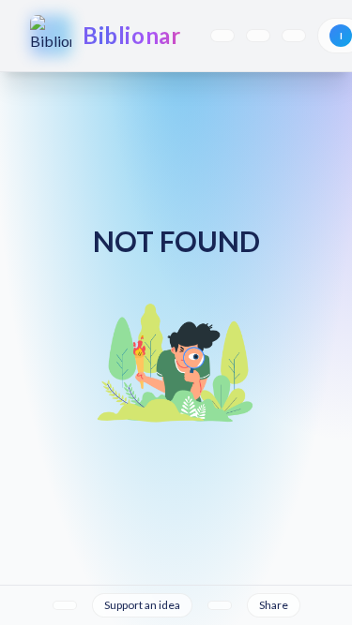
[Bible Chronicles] (258, 35)
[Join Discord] (219, 605)
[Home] (65, 605)
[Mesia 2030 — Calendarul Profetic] (294, 35)
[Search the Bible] (222, 35)
